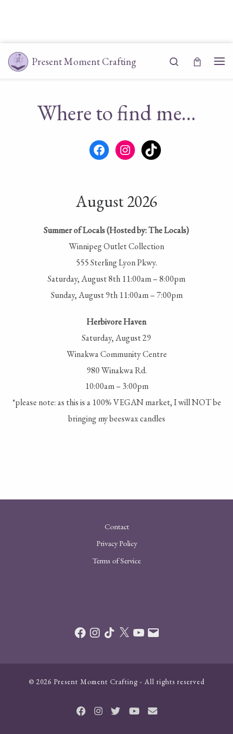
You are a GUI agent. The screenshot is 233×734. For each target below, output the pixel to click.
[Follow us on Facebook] (81, 711)
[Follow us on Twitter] (115, 711)
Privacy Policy (116, 543)
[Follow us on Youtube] (134, 711)
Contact (117, 526)
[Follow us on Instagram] (98, 711)
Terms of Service (117, 560)
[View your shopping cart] (197, 61)
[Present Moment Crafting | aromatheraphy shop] (18, 59)
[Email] (152, 711)
